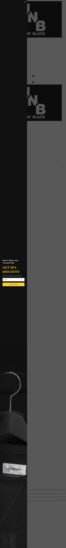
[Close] (25, 2)
